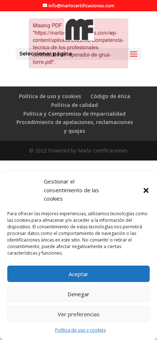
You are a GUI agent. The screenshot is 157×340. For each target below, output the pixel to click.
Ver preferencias (79, 314)
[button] (146, 190)
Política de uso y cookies (80, 330)
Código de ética (110, 96)
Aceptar (78, 274)
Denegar (78, 294)
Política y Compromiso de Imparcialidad (74, 113)
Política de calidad (74, 104)
